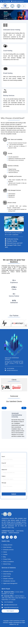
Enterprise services (8, 549)
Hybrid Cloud (6, 576)
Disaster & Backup (8, 578)
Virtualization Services (9, 581)
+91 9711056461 (6, 1)
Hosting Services (7, 545)
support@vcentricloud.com (11, 607)
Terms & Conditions (8, 561)
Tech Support (10, 611)
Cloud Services (7, 547)
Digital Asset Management (10, 583)
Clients (5, 552)
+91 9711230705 (10, 368)
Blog (4, 557)
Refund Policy (7, 564)
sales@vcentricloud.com (18, 1)
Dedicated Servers (8, 571)
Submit (13, 494)
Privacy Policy (7, 559)
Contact (5, 554)
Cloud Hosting (7, 574)
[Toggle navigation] (24, 6)
